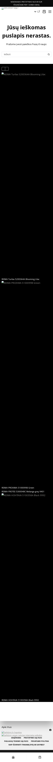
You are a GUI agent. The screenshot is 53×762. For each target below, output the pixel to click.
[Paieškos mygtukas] (48, 54)
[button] (37, 12)
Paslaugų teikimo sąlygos (16, 741)
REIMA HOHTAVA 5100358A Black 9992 (20, 700)
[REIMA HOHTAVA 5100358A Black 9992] (27, 595)
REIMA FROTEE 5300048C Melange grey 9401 (23, 491)
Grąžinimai (16, 738)
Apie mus (7, 727)
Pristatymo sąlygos (33, 738)
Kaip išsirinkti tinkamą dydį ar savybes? (27, 745)
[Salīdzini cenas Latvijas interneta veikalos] (22, 735)
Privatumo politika (40, 741)
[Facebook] (50, 730)
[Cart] (40, 757)
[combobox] (24, 54)
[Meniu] (49, 11)
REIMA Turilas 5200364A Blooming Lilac (20, 279)
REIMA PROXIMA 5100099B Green (18, 487)
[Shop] (13, 757)
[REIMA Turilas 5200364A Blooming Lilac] (27, 174)
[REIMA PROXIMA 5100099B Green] (27, 383)
